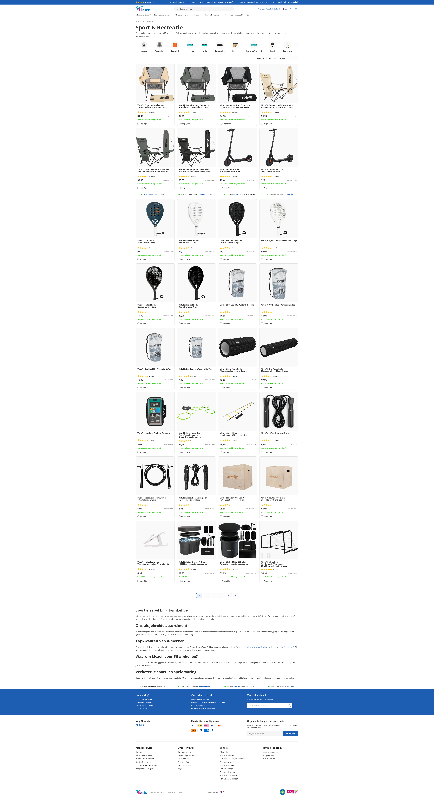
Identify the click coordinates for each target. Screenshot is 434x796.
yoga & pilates (262, 647)
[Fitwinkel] (141, 792)
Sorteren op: (272, 58)
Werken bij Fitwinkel (186, 755)
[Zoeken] (289, 705)
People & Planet (184, 765)
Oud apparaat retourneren (147, 765)
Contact (139, 752)
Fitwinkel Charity (185, 762)
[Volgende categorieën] (296, 45)
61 (229, 595)
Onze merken (183, 758)
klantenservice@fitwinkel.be (204, 708)
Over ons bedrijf (184, 752)
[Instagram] (140, 725)
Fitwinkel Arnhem (227, 765)
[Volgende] (235, 595)
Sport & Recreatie (212, 15)
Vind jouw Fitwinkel (265, 9)
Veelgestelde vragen (144, 768)
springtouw (250, 647)
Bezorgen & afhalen (144, 702)
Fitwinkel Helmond (227, 772)
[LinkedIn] (144, 725)
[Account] (290, 8)
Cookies (180, 792)
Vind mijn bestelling (144, 699)
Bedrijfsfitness (268, 755)
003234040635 (199, 705)
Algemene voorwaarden (157, 792)
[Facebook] (137, 725)
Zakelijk (277, 9)
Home (137, 21)
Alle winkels (224, 752)
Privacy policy (171, 792)
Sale (248, 15)
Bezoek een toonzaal (233, 15)
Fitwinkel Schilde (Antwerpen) (232, 758)
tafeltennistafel (288, 647)
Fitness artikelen (182, 15)
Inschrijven (290, 733)
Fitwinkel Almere (227, 762)
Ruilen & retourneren (145, 705)
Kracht (196, 15)
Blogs (180, 768)
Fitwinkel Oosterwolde (229, 775)
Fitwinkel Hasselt (227, 755)
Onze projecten (268, 758)
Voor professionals (270, 752)
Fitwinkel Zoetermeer (229, 779)
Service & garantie (144, 708)
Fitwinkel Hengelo (227, 768)
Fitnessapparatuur (161, 15)
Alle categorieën (142, 15)
